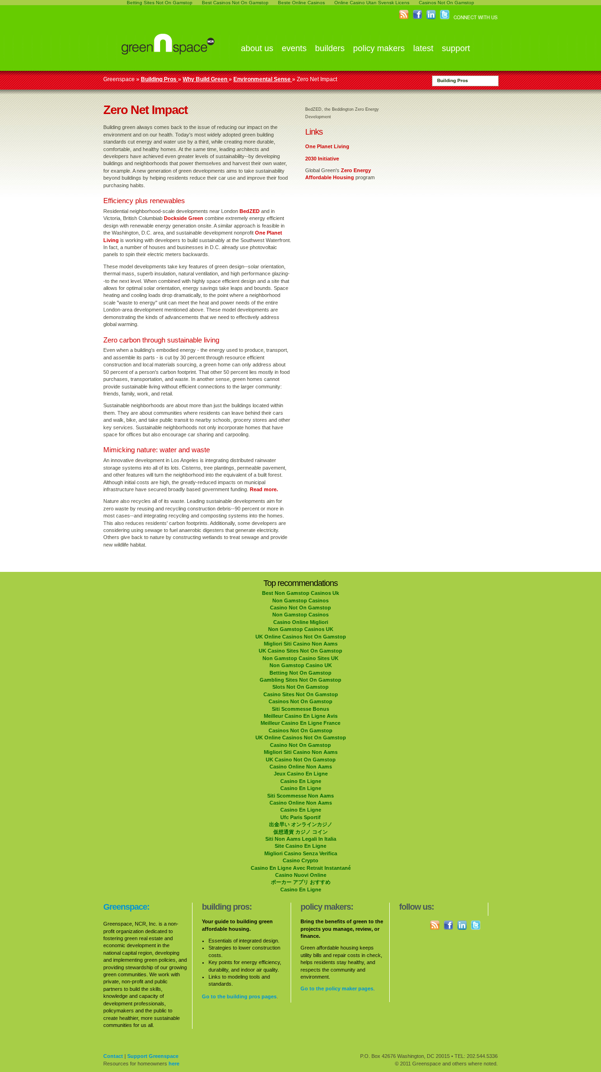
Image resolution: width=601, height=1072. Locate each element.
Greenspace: (126, 907)
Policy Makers (379, 48)
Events (294, 48)
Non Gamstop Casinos (300, 600)
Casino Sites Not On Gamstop (300, 694)
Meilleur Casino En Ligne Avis (301, 716)
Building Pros (452, 80)
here (174, 1063)
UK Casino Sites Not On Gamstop (300, 651)
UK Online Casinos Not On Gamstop (300, 636)
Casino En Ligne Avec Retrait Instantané (301, 868)
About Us (257, 48)
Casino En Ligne (300, 781)
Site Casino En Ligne (300, 846)
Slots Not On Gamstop (300, 687)
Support (456, 48)
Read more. (264, 489)
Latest (423, 48)
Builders (330, 48)
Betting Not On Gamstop (300, 673)
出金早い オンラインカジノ (300, 824)
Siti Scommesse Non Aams (300, 795)
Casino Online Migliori (300, 622)
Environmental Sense (262, 79)
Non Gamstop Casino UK (301, 665)
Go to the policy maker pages (336, 988)
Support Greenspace (152, 1056)
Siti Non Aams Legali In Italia (300, 839)
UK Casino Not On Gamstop (301, 759)
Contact (113, 1056)
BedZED (249, 211)
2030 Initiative (322, 158)
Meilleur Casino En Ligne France (300, 723)
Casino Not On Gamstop (300, 607)
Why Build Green (206, 79)
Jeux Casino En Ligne (301, 773)
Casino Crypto (300, 860)
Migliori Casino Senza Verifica (300, 853)
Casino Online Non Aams (301, 766)
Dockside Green (183, 218)
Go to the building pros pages (239, 996)
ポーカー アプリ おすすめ (301, 882)
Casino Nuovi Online (300, 875)
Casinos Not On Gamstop (300, 701)
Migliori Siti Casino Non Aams (301, 643)
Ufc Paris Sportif (300, 817)
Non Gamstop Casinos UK (300, 629)
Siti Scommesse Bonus (300, 709)
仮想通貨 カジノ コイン (300, 832)
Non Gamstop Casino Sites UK (300, 658)
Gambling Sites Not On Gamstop (300, 680)
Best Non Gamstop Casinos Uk (300, 593)
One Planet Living (327, 146)
